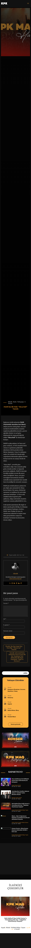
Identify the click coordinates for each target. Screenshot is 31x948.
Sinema (26, 822)
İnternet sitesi (7, 631)
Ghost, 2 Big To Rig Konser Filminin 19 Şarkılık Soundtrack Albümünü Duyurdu (21, 817)
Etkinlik (13, 797)
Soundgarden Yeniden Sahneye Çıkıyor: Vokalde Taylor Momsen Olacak (20, 793)
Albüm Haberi (15, 822)
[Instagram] (12, 583)
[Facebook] (21, 583)
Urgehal (10, 704)
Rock (14, 402)
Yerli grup (20, 402)
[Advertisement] (15, 859)
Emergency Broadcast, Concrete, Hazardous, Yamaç (16, 690)
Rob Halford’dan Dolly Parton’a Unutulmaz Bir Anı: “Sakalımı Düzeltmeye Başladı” (21, 805)
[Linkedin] (19, 583)
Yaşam (26, 810)
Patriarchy (10, 697)
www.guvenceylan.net (15, 578)
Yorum (6, 603)
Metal (16, 785)
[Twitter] (10, 583)
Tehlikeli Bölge (21, 810)
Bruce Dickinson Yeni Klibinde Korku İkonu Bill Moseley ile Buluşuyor (20, 780)
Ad (4, 619)
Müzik (10, 402)
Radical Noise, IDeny (13, 710)
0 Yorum (17, 929)
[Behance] (14, 583)
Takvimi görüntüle (15, 724)
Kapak (13, 785)
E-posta (6, 625)
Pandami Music (12, 716)
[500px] (16, 583)
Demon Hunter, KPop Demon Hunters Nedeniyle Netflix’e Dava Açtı (20, 830)
